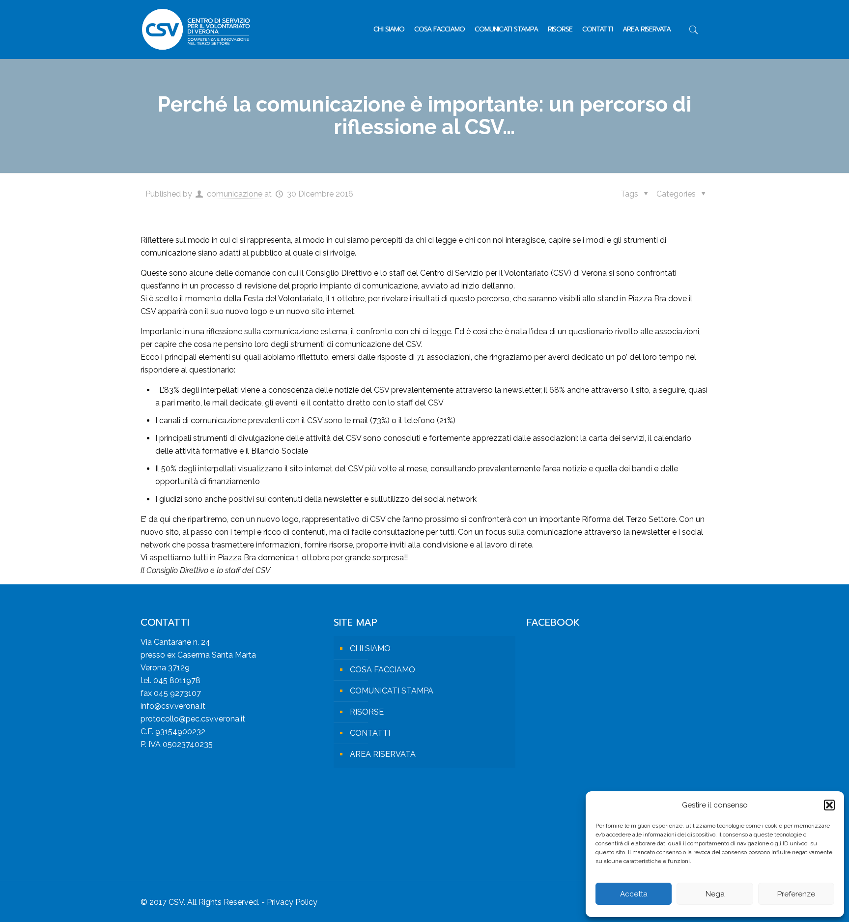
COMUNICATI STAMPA (391, 690)
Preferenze (796, 894)
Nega (715, 894)
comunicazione (234, 194)
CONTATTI (370, 733)
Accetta (634, 894)
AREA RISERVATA (383, 754)
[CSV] (196, 29)
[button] (829, 805)
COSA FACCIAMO (382, 669)
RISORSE (367, 712)
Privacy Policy (292, 902)
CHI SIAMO (370, 648)
